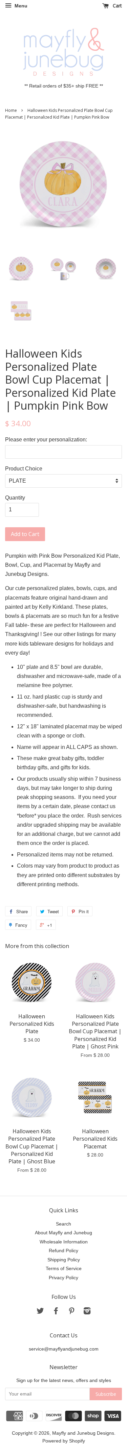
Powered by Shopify (63, 1441)
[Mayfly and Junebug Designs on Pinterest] (71, 1312)
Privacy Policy (63, 1277)
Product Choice (23, 468)
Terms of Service (64, 1268)
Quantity (15, 498)
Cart (116, 5)
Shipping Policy (63, 1259)
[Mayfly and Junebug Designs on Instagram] (87, 1312)
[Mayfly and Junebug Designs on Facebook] (56, 1312)
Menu (20, 5)
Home (11, 110)
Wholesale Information (64, 1241)
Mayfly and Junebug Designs (83, 1433)
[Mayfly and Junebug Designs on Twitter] (40, 1312)
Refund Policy (63, 1250)
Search (63, 1224)
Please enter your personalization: (46, 439)
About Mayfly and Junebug (63, 1232)
